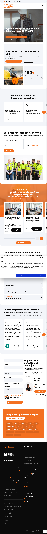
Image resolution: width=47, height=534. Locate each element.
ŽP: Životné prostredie (8, 495)
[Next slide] (41, 238)
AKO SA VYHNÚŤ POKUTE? (10, 39)
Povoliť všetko (38, 275)
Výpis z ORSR (28, 501)
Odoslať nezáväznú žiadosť (16, 402)
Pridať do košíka (16, 230)
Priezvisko (6, 364)
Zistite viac (7, 119)
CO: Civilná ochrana (8, 498)
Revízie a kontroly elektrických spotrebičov (12, 506)
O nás (25, 449)
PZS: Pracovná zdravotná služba (10, 492)
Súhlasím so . (14, 396)
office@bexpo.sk (17, 1)
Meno (5, 358)
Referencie (26, 454)
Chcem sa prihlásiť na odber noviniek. (12, 398)
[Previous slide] (37, 238)
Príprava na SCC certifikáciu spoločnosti (12, 503)
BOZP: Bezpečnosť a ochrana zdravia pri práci (13, 486)
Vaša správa (7, 386)
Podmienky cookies (28, 460)
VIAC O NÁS (9, 150)
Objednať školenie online (23, 242)
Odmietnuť (23, 275)
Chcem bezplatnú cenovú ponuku (13, 61)
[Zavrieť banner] (45, 257)
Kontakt (25, 452)
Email (5, 370)
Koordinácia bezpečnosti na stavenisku (12, 500)
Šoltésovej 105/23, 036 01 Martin (32, 498)
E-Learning (6, 520)
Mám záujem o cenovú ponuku (12, 383)
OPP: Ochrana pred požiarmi (9, 489)
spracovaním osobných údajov (14, 396)
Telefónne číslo (7, 377)
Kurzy (5, 523)
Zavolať (41, 391)
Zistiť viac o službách (28, 61)
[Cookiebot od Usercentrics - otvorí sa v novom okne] (38, 257)
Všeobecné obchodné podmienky (31, 463)
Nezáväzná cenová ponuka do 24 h (17, 37)
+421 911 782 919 (8, 1)
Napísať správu (41, 394)
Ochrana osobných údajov (29, 457)
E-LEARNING (34, 78)
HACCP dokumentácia (8, 509)
